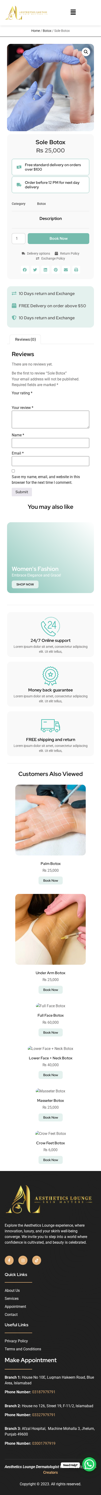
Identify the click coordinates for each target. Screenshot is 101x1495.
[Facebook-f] (9, 1260)
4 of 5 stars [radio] (34, 399)
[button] (73, 13)
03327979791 (43, 1415)
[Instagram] (22, 1260)
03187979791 (43, 1392)
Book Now (59, 238)
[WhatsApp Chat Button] (89, 1464)
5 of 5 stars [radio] (41, 399)
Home (35, 31)
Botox (47, 31)
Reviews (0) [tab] (25, 339)
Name (18, 435)
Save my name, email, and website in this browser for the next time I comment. (46, 480)
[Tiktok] (36, 1260)
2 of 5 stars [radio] (21, 399)
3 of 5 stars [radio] (28, 399)
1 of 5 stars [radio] (14, 399)
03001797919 (44, 1443)
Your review (22, 407)
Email (18, 453)
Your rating (22, 393)
